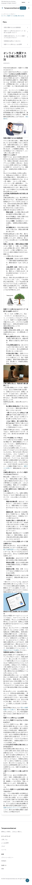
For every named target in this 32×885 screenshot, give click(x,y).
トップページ (5, 14)
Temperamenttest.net (8, 828)
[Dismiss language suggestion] (29, 2)
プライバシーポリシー (7, 857)
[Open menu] (29, 8)
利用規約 (3, 861)
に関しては (4, 839)
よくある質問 (5, 843)
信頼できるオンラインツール (12, 807)
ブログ (12, 14)
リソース (3, 849)
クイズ (23, 8)
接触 (2, 868)
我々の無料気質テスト (10, 549)
